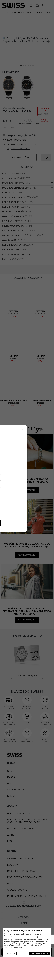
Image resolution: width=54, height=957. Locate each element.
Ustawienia (10, 953)
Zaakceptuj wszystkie (39, 953)
